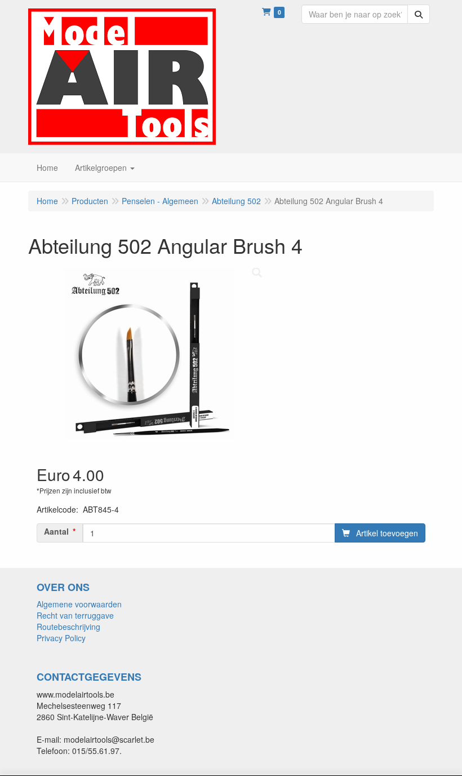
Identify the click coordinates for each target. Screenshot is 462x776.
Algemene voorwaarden (79, 604)
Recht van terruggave (75, 615)
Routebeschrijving (68, 626)
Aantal (56, 531)
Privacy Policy (61, 637)
